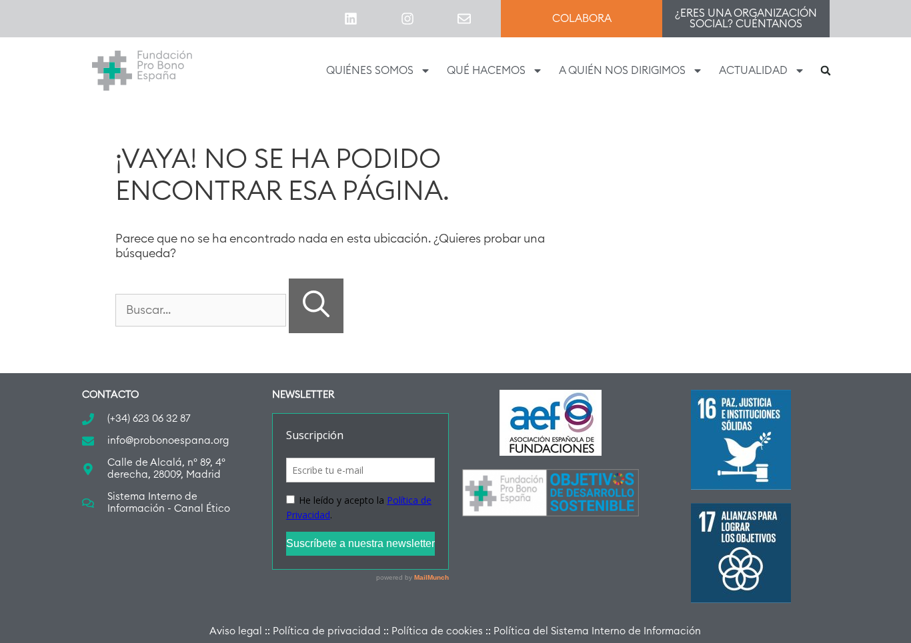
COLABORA (582, 18)
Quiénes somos (369, 70)
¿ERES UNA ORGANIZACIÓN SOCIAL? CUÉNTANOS (746, 18)
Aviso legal (235, 631)
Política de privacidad (327, 631)
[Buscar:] (202, 310)
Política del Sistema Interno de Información (597, 631)
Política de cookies (437, 631)
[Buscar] (316, 306)
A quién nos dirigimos (622, 70)
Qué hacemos (486, 70)
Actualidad (753, 70)
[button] (826, 71)
